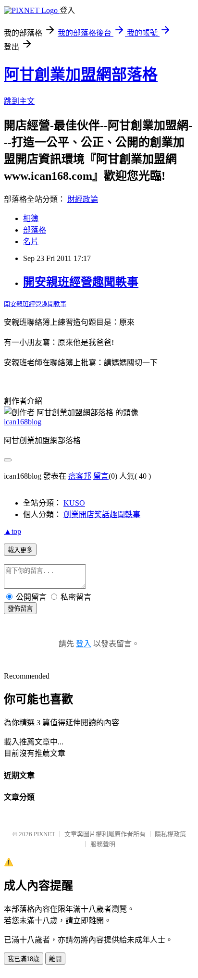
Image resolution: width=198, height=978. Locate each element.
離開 (55, 959)
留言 (101, 476)
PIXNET (44, 834)
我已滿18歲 (23, 959)
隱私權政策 (170, 834)
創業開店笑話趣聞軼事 (101, 514)
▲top (12, 531)
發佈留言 (20, 608)
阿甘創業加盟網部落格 (81, 74)
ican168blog (22, 422)
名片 (30, 241)
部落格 (34, 230)
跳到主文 (19, 101)
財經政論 (82, 199)
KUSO (74, 503)
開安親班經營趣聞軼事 (80, 282)
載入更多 (20, 550)
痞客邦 (79, 476)
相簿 (30, 218)
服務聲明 (102, 844)
